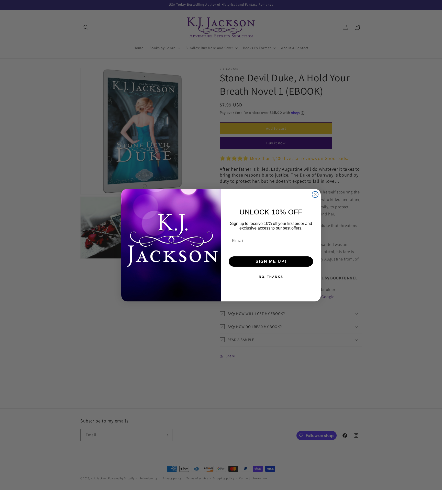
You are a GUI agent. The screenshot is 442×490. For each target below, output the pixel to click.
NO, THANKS (271, 277)
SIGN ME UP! (271, 261)
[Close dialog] (315, 194)
